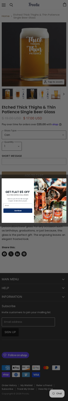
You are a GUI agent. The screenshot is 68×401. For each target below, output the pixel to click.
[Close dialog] (64, 180)
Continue (17, 210)
